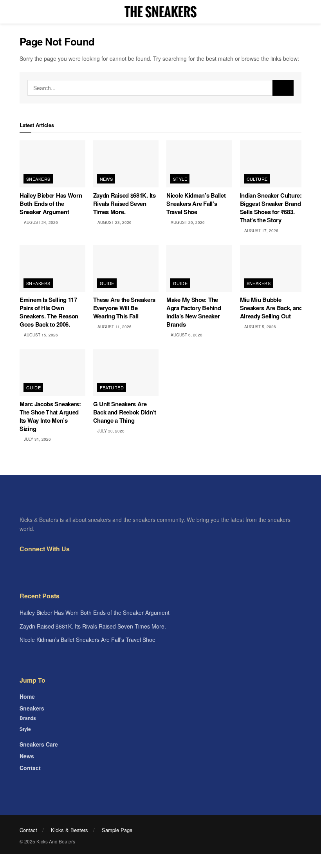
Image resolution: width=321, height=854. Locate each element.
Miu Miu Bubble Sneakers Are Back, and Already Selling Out (271, 307)
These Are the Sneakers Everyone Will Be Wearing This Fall (124, 307)
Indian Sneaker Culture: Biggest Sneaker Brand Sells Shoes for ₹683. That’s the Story (271, 207)
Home (27, 696)
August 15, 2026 (40, 335)
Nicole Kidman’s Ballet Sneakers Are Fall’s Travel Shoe (195, 203)
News (106, 179)
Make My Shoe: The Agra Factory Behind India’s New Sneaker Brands (193, 312)
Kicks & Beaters (69, 830)
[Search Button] (283, 88)
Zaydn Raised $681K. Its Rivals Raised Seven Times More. (124, 203)
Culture (257, 179)
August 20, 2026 (187, 222)
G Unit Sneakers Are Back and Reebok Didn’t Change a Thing (124, 412)
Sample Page (117, 830)
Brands (28, 717)
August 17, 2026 (260, 230)
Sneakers (38, 179)
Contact (30, 768)
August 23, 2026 (114, 222)
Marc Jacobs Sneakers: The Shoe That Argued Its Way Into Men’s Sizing (50, 416)
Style (180, 179)
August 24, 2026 (40, 222)
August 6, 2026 (186, 335)
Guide (107, 283)
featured (112, 387)
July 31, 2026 (37, 439)
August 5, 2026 (259, 326)
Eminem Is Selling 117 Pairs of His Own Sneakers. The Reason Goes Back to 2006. (49, 312)
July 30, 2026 (110, 431)
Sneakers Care (39, 744)
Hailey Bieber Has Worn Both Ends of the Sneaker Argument (51, 203)
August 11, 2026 (114, 326)
